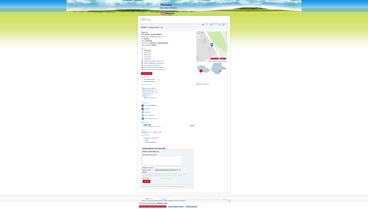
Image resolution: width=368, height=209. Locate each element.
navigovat (223, 59)
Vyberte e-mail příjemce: (146, 171)
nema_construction (150, 115)
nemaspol (147, 109)
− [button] (199, 37)
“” (162, 203)
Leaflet (210, 61)
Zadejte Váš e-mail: (147, 167)
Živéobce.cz (144, 18)
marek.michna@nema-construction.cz (154, 63)
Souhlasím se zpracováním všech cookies (152, 206)
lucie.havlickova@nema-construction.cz (155, 69)
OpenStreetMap (217, 61)
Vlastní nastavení (191, 206)
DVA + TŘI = (146, 178)
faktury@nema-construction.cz (152, 65)
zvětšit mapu (214, 59)
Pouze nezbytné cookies (175, 206)
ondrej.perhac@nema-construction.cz (154, 61)
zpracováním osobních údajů (176, 186)
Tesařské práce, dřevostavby (150, 138)
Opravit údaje (215, 23)
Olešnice (143, 19)
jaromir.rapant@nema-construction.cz (154, 67)
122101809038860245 (151, 105)
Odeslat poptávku (146, 73)
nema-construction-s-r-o (151, 118)
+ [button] (199, 34)
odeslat (146, 181)
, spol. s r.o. (147, 132)
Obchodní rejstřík (224, 24)
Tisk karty (207, 23)
